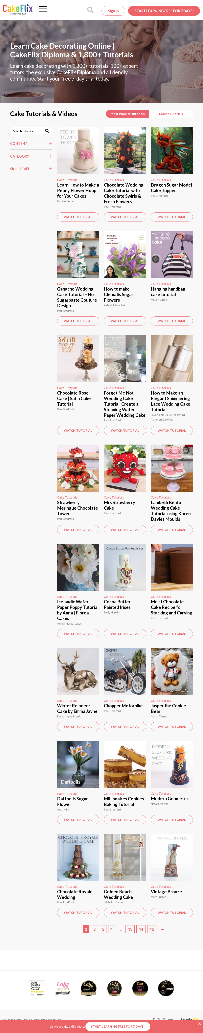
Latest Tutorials (171, 114)
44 (141, 929)
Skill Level (20, 169)
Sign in (113, 11)
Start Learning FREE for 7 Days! (164, 11)
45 (151, 929)
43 (130, 929)
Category (19, 156)
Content (18, 143)
